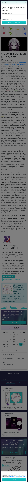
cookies (10, 476)
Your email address (7, 13)
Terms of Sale (22, 476)
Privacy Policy (15, 476)
